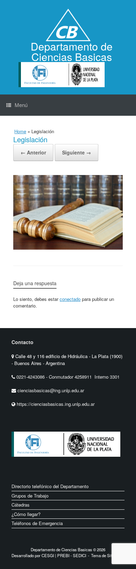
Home (20, 131)
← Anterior (33, 152)
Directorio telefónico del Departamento (50, 486)
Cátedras (21, 504)
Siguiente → (76, 152)
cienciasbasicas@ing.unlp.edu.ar (50, 390)
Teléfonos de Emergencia (37, 523)
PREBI (63, 555)
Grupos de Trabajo (30, 495)
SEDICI (79, 555)
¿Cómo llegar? (26, 514)
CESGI (48, 555)
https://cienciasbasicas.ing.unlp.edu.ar (56, 404)
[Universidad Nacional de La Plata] (88, 462)
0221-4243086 (31, 376)
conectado (70, 299)
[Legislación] (68, 247)
